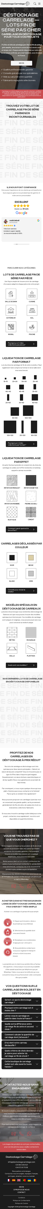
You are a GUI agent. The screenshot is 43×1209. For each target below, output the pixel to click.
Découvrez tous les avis (21, 249)
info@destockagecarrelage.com (21, 1162)
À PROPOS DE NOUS (21, 1190)
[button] (21, 344)
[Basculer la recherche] (35, 3)
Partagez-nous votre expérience (21, 255)
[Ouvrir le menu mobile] (39, 4)
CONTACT (21, 1192)
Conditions (21, 1198)
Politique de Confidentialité (21, 1200)
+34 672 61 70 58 (21, 1167)
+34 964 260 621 (21, 1165)
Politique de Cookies (21, 1203)
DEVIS (21, 63)
